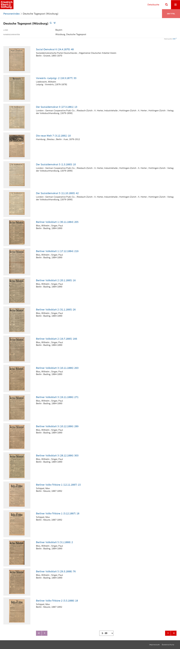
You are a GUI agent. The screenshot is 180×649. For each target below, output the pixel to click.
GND (174, 39)
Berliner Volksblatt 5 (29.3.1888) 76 (56, 571)
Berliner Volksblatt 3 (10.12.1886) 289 (57, 426)
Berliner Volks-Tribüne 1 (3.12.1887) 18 (57, 513)
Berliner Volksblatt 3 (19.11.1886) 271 (57, 397)
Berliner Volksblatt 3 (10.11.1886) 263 (57, 367)
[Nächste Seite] (168, 633)
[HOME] (7, 4)
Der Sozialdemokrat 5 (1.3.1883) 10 (56, 164)
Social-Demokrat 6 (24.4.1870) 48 (55, 49)
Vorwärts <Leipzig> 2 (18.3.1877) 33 (56, 78)
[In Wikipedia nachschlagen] (54, 23)
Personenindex (11, 13)
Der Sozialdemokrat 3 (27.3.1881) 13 (56, 106)
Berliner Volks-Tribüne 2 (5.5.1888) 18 (57, 600)
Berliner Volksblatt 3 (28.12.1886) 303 (57, 455)
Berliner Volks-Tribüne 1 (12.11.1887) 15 (58, 484)
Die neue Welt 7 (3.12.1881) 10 (53, 135)
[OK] (166, 4)
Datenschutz (168, 645)
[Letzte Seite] (173, 633)
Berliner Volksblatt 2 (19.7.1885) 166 (56, 338)
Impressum (154, 645)
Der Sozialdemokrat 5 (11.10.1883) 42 (57, 193)
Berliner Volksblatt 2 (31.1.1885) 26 (56, 309)
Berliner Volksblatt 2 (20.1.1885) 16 (56, 280)
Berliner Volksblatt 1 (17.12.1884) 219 (57, 251)
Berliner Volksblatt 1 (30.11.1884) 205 (57, 222)
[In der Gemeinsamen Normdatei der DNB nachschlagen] (50, 23)
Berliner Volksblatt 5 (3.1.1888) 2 (54, 542)
